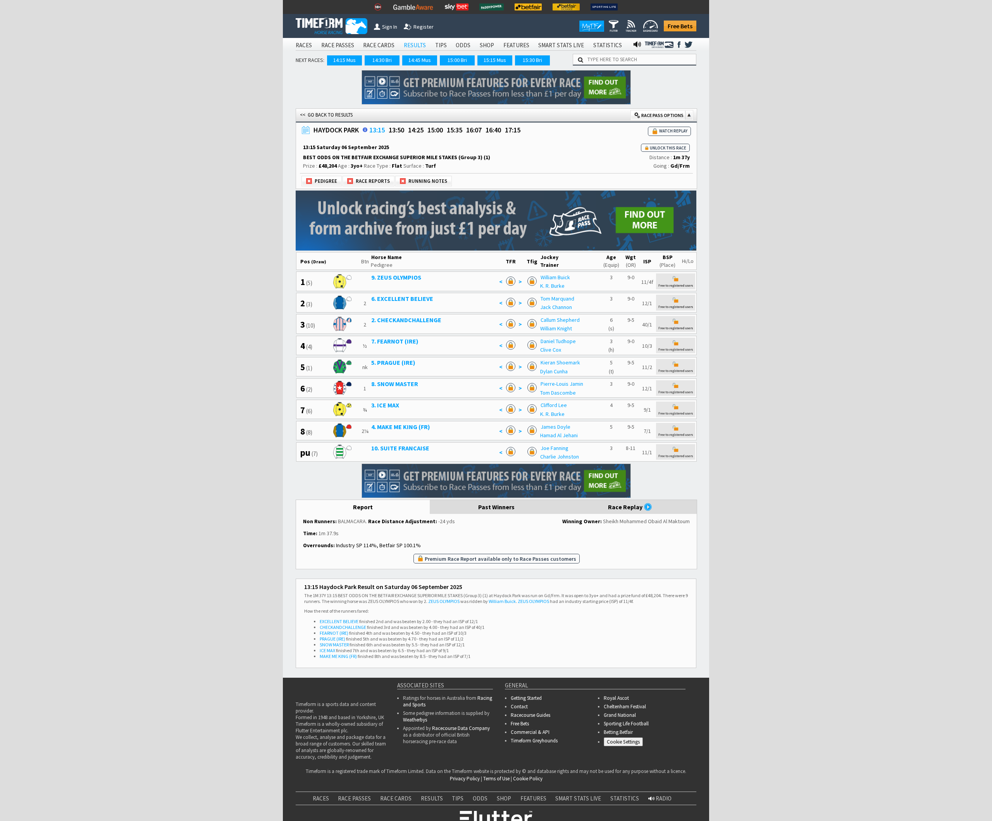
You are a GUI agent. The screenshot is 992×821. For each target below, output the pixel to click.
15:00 (435, 129)
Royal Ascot (616, 698)
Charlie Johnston (559, 456)
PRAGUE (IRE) (332, 639)
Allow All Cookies (840, 805)
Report (363, 507)
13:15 (377, 129)
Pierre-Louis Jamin (562, 383)
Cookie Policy (527, 778)
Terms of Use (496, 778)
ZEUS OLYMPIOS (444, 601)
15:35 (454, 129)
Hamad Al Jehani (559, 435)
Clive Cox (550, 349)
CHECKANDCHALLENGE (343, 627)
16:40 (493, 129)
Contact (519, 706)
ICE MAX (327, 650)
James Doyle (555, 426)
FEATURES (516, 45)
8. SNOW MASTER (394, 384)
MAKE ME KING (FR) (338, 656)
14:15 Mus (344, 60)
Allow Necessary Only (898, 805)
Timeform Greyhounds (534, 740)
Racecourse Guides (530, 715)
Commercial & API (530, 732)
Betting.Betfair (618, 732)
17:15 (512, 129)
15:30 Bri (532, 60)
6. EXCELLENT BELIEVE (402, 298)
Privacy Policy (465, 778)
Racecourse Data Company (461, 728)
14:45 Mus (419, 60)
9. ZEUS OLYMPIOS (396, 277)
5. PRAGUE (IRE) (393, 362)
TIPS (441, 45)
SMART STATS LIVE (561, 45)
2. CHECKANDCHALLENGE (406, 320)
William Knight (556, 328)
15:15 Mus (495, 60)
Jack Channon (556, 307)
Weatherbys (415, 719)
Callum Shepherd (560, 319)
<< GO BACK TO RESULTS (326, 115)
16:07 (474, 129)
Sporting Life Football (626, 723)
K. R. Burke (552, 285)
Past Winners (496, 507)
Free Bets (680, 26)
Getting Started (526, 698)
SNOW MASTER (334, 645)
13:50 (396, 129)
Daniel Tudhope (558, 341)
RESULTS (415, 45)
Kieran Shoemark (560, 362)
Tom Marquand (557, 298)
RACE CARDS (378, 45)
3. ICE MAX (385, 405)
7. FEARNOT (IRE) (394, 341)
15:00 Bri (457, 60)
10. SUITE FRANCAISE (400, 448)
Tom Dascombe (558, 392)
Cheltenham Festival (625, 706)
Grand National (620, 715)
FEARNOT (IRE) (334, 633)
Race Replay (626, 507)
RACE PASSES (337, 45)
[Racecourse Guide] (365, 129)
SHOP (487, 45)
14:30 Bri (382, 60)
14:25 (416, 129)
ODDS (463, 45)
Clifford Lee (554, 405)
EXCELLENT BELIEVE (339, 621)
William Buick (555, 277)
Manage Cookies (625, 742)
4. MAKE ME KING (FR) (400, 427)
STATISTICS (607, 45)
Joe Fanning (554, 448)
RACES (304, 45)
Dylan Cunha (554, 371)
